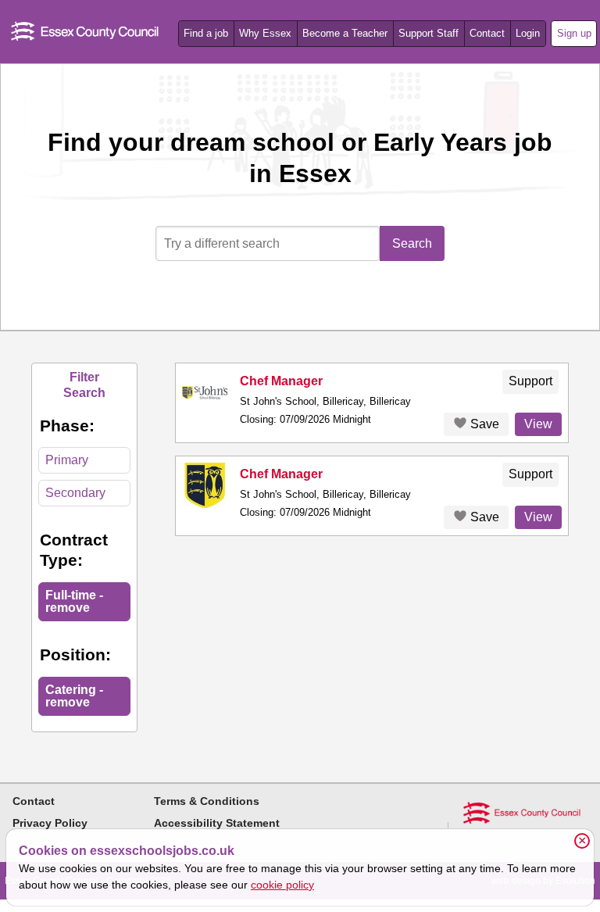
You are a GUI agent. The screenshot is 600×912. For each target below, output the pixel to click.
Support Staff (428, 33)
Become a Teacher (345, 33)
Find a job (206, 33)
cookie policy (282, 884)
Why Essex (265, 33)
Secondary (75, 492)
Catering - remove (74, 696)
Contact (487, 33)
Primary (66, 460)
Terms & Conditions (206, 801)
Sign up (574, 33)
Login (528, 33)
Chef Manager (281, 381)
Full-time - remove (74, 601)
